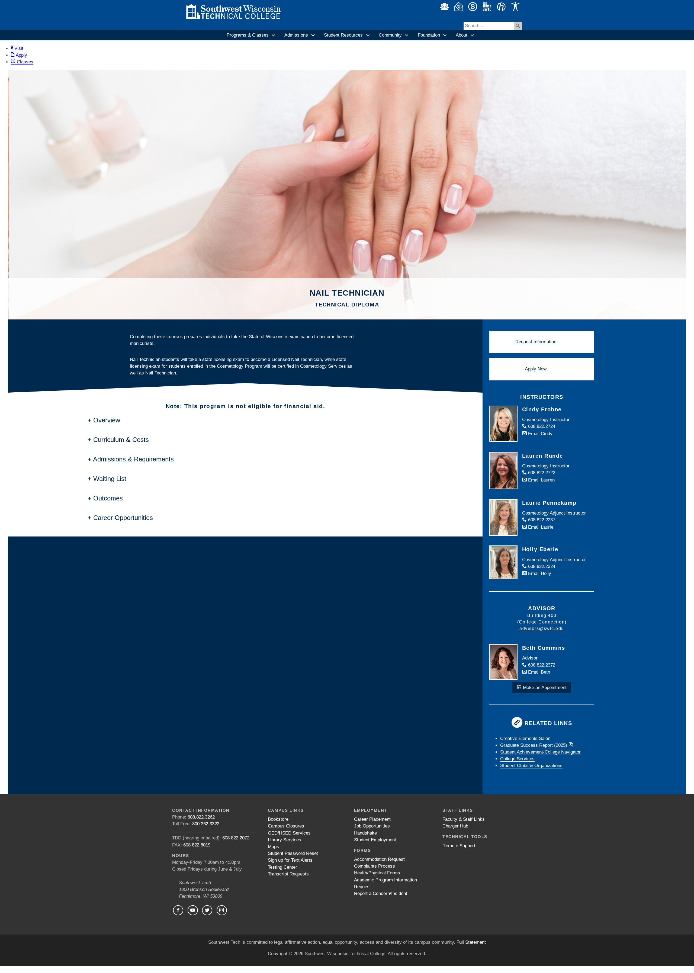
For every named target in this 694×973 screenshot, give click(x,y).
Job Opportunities (372, 826)
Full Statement (471, 942)
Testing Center (282, 867)
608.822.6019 (196, 845)
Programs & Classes (248, 35)
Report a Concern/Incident (380, 893)
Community (390, 35)
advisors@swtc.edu (541, 628)
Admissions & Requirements (133, 459)
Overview (106, 420)
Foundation (429, 35)
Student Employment (375, 839)
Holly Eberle (540, 549)
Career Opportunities (123, 517)
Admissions (296, 35)
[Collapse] (273, 35)
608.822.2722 (541, 472)
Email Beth (538, 672)
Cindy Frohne (542, 409)
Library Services (284, 839)
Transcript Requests (288, 874)
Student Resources (343, 35)
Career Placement (372, 819)
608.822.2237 (541, 519)
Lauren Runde (542, 456)
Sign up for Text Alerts (290, 860)
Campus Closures (286, 826)
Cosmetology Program (239, 366)
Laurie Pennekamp (549, 503)
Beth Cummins (543, 648)
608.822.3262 (201, 817)
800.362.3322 (205, 823)
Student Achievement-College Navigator (540, 752)
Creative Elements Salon (525, 738)
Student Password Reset (293, 853)
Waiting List (109, 478)
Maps (273, 846)
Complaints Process (374, 866)
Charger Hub (455, 826)
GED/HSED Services (289, 833)
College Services (517, 758)
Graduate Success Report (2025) (533, 745)
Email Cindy (539, 433)
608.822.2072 (235, 838)
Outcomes (108, 498)
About (461, 35)
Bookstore (278, 819)
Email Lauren (541, 480)
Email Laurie (540, 527)
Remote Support (458, 845)
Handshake (365, 833)
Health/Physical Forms (377, 872)
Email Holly (539, 573)
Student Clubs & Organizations (531, 765)
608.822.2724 (541, 426)
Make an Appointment (544, 687)
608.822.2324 (541, 566)
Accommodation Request (379, 859)
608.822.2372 (541, 665)
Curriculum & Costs (121, 439)
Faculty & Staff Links (463, 819)
